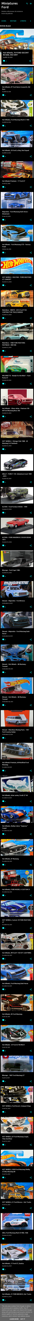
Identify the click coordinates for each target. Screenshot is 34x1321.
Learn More (14, 1319)
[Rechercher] (27, 3)
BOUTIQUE (13, 21)
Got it (22, 1319)
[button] (30, 61)
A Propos (23, 21)
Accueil (3, 21)
